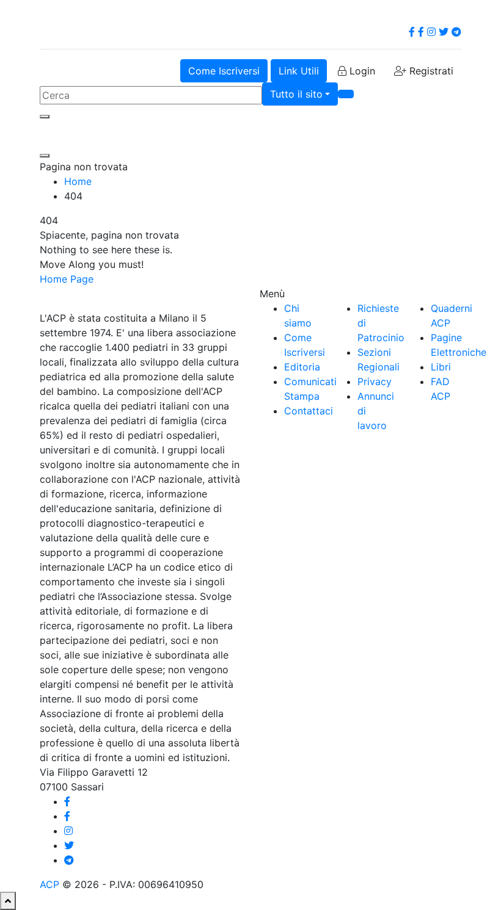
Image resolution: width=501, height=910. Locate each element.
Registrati (429, 71)
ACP (49, 884)
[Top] (8, 901)
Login (360, 71)
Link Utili (299, 71)
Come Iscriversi (224, 71)
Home (78, 181)
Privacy (374, 381)
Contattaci (308, 411)
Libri (441, 367)
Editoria (302, 367)
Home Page (66, 279)
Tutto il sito (296, 94)
